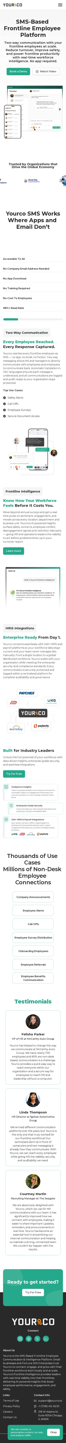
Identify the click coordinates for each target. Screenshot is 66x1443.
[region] (33, 273)
